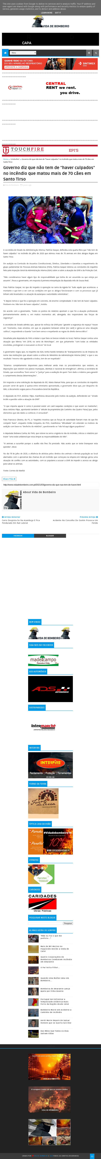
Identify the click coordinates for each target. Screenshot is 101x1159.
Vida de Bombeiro (41, 1156)
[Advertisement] (50, 111)
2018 (51, 1156)
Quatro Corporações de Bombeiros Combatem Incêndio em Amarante (56, 959)
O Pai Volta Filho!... (50, 968)
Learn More (46, 13)
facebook (18, 536)
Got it (58, 13)
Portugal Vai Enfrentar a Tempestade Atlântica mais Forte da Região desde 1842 (55, 1001)
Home (5, 159)
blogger (50, 536)
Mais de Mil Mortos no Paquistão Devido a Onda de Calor (55, 948)
